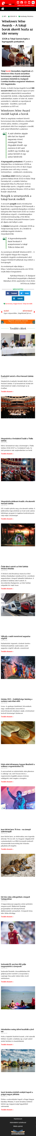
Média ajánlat (18, 1126)
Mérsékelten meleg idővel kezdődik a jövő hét (17, 1030)
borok (8, 71)
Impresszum (18, 1119)
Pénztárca (30, 16)
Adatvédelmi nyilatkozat (18, 1122)
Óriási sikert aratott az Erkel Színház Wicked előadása (14, 567)
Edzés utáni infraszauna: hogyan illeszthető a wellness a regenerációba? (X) (18, 765)
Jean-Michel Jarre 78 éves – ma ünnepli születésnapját (16, 830)
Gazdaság (23, 16)
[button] (33, 2)
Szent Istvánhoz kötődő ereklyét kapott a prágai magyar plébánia (17, 1093)
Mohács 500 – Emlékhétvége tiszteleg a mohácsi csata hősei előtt (16, 700)
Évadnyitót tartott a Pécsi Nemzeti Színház (17, 376)
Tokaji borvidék (27, 304)
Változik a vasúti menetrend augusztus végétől (15, 637)
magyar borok (17, 304)
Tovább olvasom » (7, 391)
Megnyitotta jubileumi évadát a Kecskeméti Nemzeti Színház (18, 502)
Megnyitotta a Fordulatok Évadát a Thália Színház (17, 439)
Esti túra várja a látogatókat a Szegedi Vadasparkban (15, 898)
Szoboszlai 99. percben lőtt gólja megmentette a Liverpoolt (13, 965)
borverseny (8, 304)
